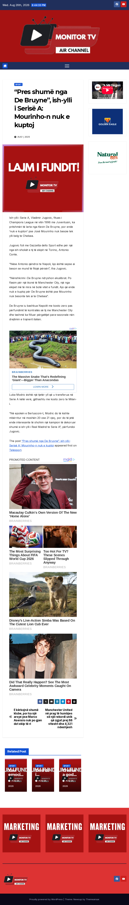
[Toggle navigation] (67, 65)
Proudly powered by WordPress (46, 899)
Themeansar (92, 899)
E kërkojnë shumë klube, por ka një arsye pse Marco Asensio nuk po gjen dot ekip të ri (28, 717)
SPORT (18, 84)
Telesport (15, 450)
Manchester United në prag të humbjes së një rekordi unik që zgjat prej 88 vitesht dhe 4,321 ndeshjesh (58, 718)
